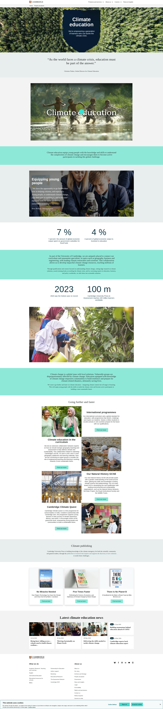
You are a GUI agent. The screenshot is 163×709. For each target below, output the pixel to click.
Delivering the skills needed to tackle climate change (94, 629)
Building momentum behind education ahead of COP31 (120, 628)
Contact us (77, 693)
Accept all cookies (137, 704)
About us (108, 2)
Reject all (124, 704)
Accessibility (77, 687)
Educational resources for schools (36, 679)
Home (31, 5)
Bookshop (53, 674)
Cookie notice (31, 707)
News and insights (79, 682)
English (31, 673)
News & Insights (128, 2)
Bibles (30, 682)
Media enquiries (78, 695)
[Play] (81, 111)
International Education (35, 675)
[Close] (160, 704)
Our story (76, 671)
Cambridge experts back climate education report (119, 642)
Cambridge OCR (55, 682)
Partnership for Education (57, 668)
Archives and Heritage (80, 674)
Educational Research (56, 676)
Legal (75, 684)
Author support (55, 671)
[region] (81, 704)
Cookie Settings (112, 704)
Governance (77, 679)
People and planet (39, 5)
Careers (117, 2)
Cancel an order (78, 698)
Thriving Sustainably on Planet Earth (68, 629)
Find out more (101, 430)
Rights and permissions (80, 690)
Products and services (95, 2)
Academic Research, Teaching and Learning (37, 669)
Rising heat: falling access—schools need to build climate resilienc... (41, 629)
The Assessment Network (57, 679)
